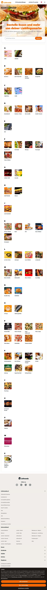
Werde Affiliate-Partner (5, 505)
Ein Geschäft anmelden (5, 502)
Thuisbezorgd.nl (35, 538)
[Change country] (41, 2)
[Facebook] (17, 485)
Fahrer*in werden (34, 2)
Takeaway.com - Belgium (36, 530)
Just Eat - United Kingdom (6, 543)
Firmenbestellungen (21, 2)
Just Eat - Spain (4, 541)
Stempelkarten (4, 513)
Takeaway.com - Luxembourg (37, 533)
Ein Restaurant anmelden (5, 565)
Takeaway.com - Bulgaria (36, 535)
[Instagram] (21, 485)
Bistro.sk (2, 533)
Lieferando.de (19, 538)
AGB (2, 515)
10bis (33, 541)
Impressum (3, 521)
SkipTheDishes (19, 543)
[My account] (44, 2)
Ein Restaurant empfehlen (6, 563)
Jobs (2, 510)
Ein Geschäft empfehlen (5, 499)
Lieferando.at (18, 535)
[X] (25, 485)
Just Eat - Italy (19, 533)
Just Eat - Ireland (19, 530)
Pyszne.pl (18, 541)
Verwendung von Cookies (6, 524)
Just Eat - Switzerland (5, 535)
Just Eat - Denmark (4, 538)
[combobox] (20, 38)
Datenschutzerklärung (5, 518)
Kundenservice (4, 497)
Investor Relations (4, 530)
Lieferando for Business (5, 494)
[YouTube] (30, 485)
